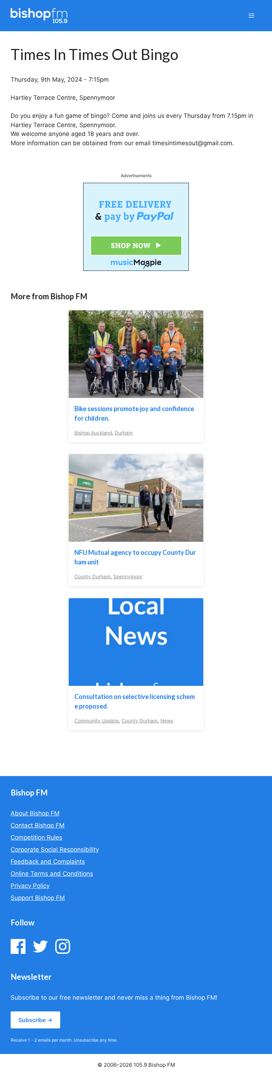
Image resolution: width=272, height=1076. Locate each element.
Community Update (96, 720)
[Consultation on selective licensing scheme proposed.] (136, 680)
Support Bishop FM (38, 897)
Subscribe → (35, 1019)
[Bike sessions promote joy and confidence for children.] (136, 393)
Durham (124, 433)
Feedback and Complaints (48, 861)
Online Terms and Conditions (52, 873)
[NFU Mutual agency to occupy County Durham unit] (136, 537)
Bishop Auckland (93, 433)
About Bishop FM (35, 813)
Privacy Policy (30, 885)
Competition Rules (36, 837)
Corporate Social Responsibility (55, 849)
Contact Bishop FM (37, 825)
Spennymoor (127, 576)
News (166, 720)
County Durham (92, 576)
